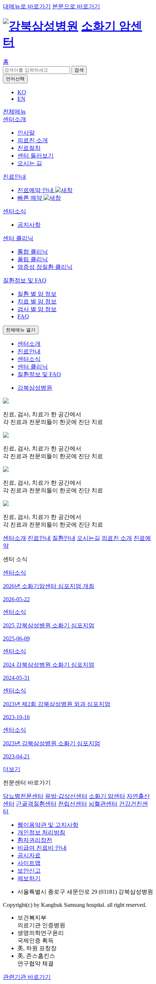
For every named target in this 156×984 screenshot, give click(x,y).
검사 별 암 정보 (37, 309)
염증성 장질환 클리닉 (45, 267)
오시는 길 (29, 163)
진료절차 (29, 148)
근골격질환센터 (36, 804)
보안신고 (29, 871)
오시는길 (88, 538)
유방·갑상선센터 (66, 796)
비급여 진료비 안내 (42, 848)
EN (21, 99)
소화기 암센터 (107, 796)
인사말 (26, 133)
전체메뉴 (14, 111)
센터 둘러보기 (35, 155)
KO (21, 92)
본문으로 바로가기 (76, 6)
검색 (79, 70)
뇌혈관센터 (103, 804)
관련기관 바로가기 (27, 977)
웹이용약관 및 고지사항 (47, 825)
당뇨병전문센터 (23, 796)
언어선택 (15, 79)
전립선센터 (72, 804)
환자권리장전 (34, 840)
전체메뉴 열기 (21, 330)
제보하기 (29, 878)
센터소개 (14, 538)
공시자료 (29, 855)
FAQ (23, 316)
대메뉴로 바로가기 (27, 6)
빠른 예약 (30, 198)
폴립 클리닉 (32, 259)
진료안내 (39, 538)
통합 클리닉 (32, 252)
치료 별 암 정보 (37, 301)
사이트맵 (29, 863)
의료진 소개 (32, 140)
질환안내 (63, 538)
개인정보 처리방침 (41, 832)
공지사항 (29, 225)
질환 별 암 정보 (37, 294)
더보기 (11, 769)
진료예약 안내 (36, 190)
